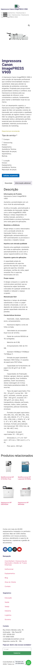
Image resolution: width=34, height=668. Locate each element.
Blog (6, 578)
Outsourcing (8, 142)
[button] (29, 25)
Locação (7, 160)
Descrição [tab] (8, 183)
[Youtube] (19, 549)
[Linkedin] (10, 549)
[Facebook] (5, 549)
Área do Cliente (10, 582)
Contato (8, 586)
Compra (6, 139)
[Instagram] (14, 549)
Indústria (8, 611)
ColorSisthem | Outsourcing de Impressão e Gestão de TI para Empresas (16, 563)
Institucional (9, 569)
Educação (8, 598)
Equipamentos (10, 573)
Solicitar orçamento (10, 175)
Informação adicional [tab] (23, 183)
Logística (8, 615)
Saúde (7, 602)
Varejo (7, 606)
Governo (8, 619)
